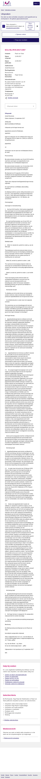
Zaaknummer (9, 65)
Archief (2, 777)
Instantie (7, 53)
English (2, 775)
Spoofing (30, 775)
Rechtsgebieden (10, 70)
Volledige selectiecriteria (11, 720)
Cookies (16, 775)
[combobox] (20, 106)
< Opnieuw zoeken (20, 34)
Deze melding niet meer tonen (30, 26)
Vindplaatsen (9, 91)
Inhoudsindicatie (10, 79)
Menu (36, 3)
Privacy (11, 775)
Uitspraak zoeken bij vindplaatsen (14, 684)
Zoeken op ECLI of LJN (12, 678)
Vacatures (35, 775)
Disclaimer (7, 777)
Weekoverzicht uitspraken (11, 738)
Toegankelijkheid (23, 775)
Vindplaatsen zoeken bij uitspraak (14, 682)
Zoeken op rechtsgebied (12, 680)
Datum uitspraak (8, 57)
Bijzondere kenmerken (8, 75)
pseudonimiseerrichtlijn (12, 28)
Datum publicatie (8, 62)
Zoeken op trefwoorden (11, 676)
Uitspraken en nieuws (10, 10)
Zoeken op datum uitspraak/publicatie (16, 675)
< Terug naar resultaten (20, 40)
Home (2, 10)
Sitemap (7, 775)
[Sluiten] (37, 26)
